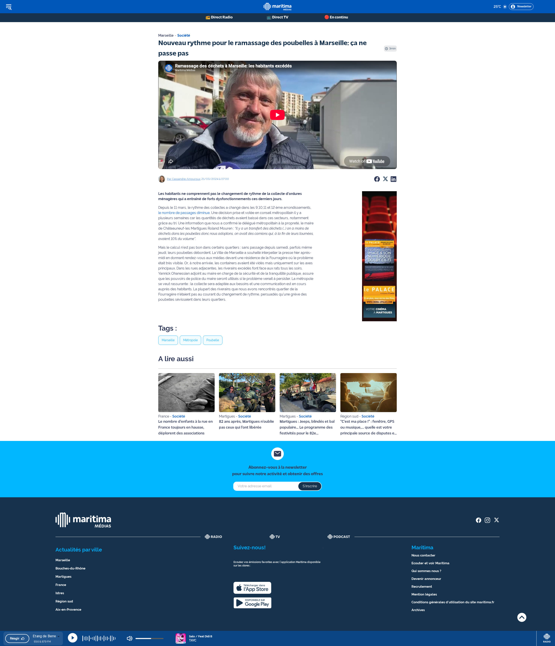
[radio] (213, 536)
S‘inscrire (310, 486)
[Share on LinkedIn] (393, 179)
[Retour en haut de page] (521, 617)
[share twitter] (496, 520)
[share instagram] (487, 520)
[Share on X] (385, 179)
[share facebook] (478, 520)
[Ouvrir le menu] (30, 6)
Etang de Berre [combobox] (44, 636)
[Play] (72, 637)
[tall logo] (277, 6)
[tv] (275, 536)
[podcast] (339, 536)
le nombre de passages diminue (184, 213)
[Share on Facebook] (377, 179)
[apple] (252, 588)
